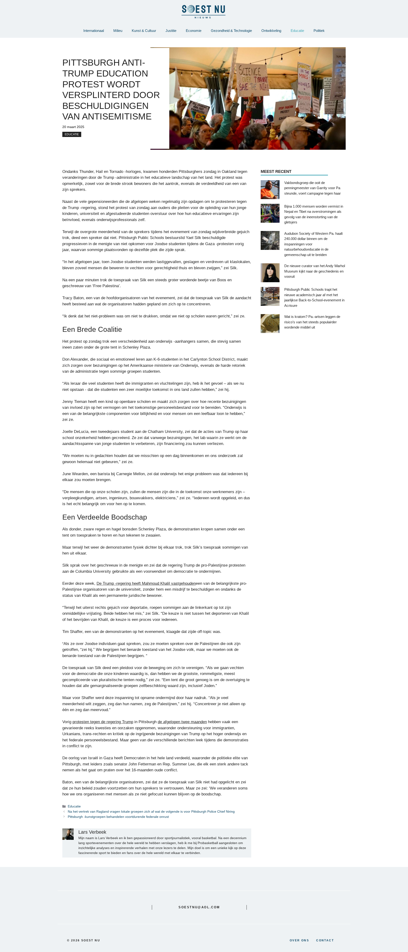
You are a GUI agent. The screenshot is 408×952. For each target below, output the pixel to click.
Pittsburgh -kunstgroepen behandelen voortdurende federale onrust (118, 817)
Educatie (297, 31)
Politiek (319, 31)
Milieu (117, 31)
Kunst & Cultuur (144, 31)
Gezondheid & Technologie (231, 31)
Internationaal (93, 31)
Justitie (171, 31)
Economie (193, 31)
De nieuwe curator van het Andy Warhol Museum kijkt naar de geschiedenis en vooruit (314, 271)
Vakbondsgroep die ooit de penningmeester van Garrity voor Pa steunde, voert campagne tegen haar (312, 187)
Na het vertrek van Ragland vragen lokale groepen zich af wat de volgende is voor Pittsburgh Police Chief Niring (151, 811)
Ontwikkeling (271, 31)
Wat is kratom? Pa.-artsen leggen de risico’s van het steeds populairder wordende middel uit (312, 322)
